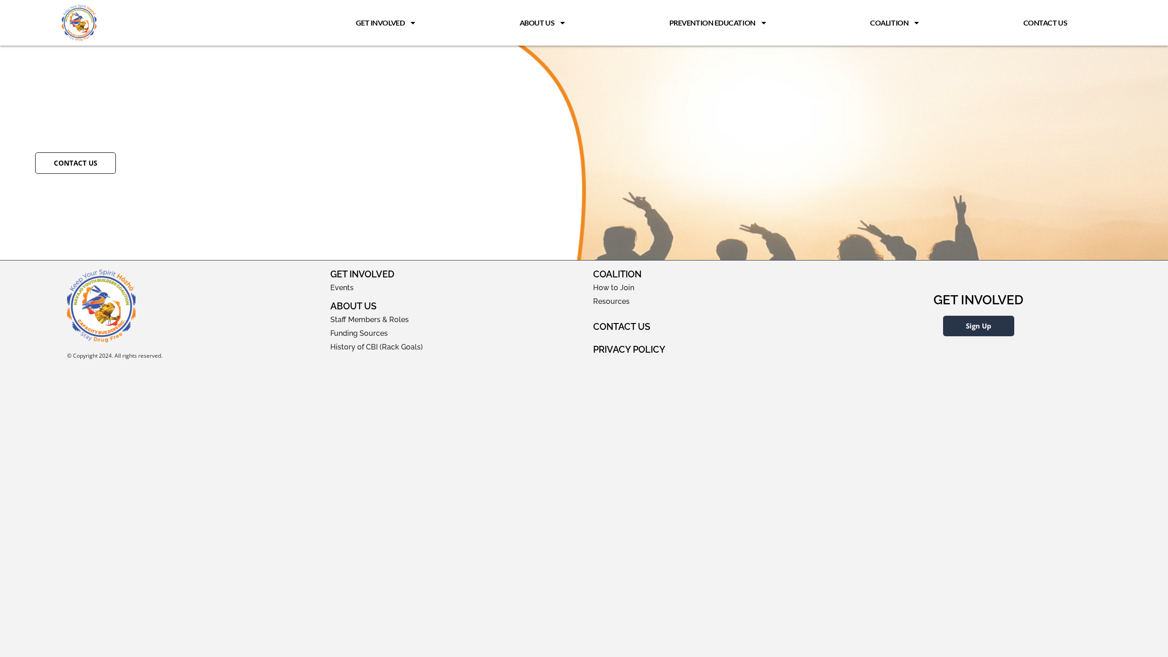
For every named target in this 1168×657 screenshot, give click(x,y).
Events (342, 287)
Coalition (889, 22)
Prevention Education (712, 22)
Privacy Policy (629, 349)
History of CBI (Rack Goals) (376, 347)
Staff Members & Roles (369, 319)
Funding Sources (359, 333)
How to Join (613, 287)
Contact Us (1045, 22)
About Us (537, 22)
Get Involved (380, 22)
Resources (611, 301)
